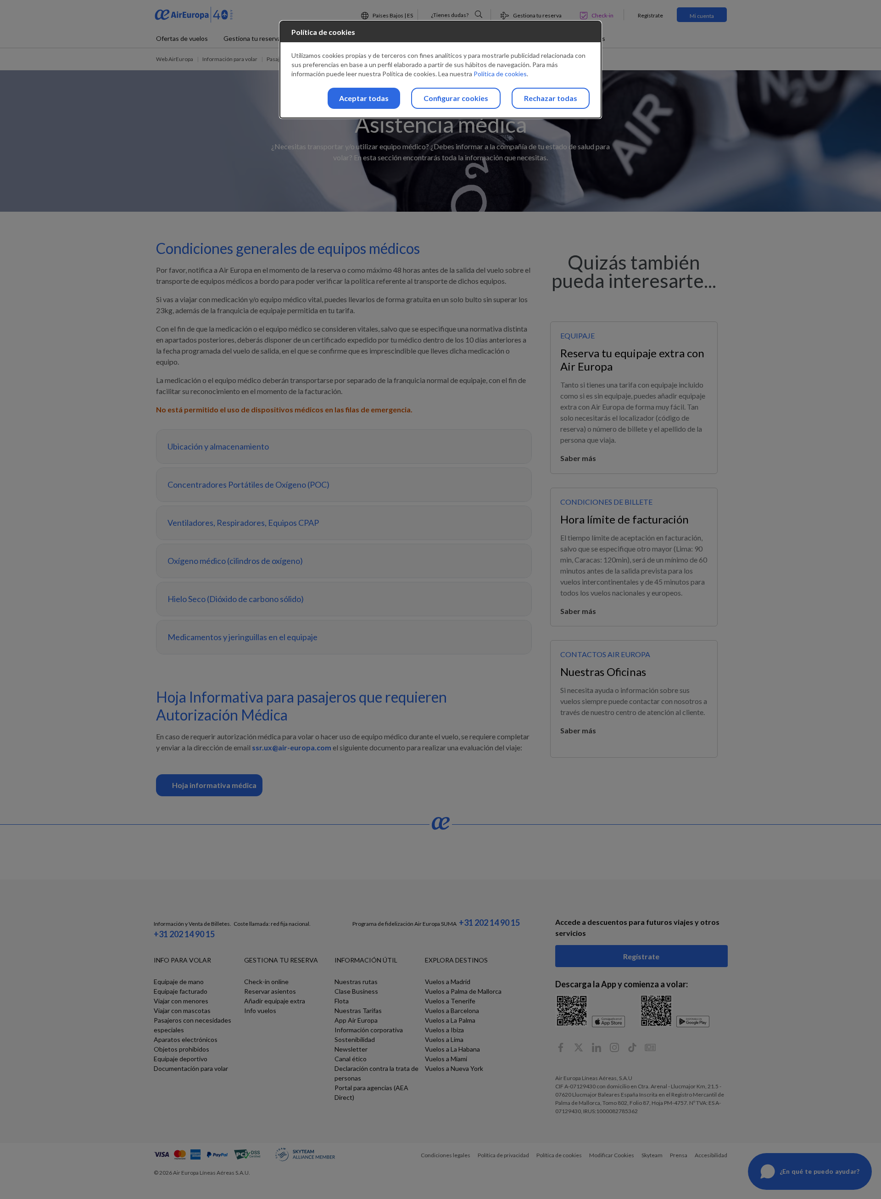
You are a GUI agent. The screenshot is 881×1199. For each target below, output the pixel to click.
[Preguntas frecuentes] (478, 14)
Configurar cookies (456, 98)
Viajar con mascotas (182, 1010)
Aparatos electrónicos (185, 1039)
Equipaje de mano (179, 981)
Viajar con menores (181, 1001)
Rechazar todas (550, 98)
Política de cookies (500, 74)
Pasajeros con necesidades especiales (192, 1025)
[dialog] (440, 69)
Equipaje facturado (180, 991)
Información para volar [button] (229, 59)
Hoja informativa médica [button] (214, 785)
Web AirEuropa (174, 59)
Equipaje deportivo (180, 1059)
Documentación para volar (191, 1068)
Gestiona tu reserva (252, 38)
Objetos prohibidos (181, 1049)
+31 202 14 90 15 (184, 934)
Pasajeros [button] (279, 59)
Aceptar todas (364, 98)
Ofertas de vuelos (182, 38)
